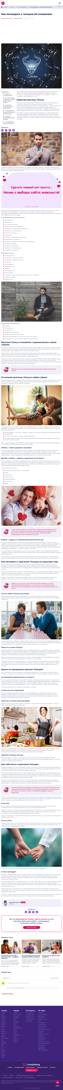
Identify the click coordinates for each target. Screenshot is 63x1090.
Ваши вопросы (30, 1067)
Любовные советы (42, 1067)
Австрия (3, 1024)
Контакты (52, 1067)
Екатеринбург (17, 1034)
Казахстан (3, 1031)
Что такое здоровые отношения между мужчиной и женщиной (31, 956)
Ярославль (16, 1016)
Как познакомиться (22, 7)
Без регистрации (42, 1024)
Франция (3, 1021)
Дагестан (3, 1036)
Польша (3, 1012)
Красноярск (16, 1026)
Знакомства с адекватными (41, 1036)
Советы (12, 7)
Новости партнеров (30, 1077)
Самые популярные (42, 1014)
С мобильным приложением (41, 1047)
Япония (3, 1057)
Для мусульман (41, 1045)
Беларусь (3, 1033)
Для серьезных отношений (41, 1017)
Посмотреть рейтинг (31, 927)
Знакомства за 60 (30, 1019)
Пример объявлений (43, 1050)
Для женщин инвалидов (43, 1041)
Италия (3, 1053)
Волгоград (16, 1021)
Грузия (2, 1014)
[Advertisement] (31, 32)
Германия (3, 1017)
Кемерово (16, 1040)
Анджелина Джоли (17, 902)
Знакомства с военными (41, 1032)
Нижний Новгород (18, 1028)
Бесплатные (41, 1012)
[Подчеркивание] (12, 988)
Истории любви (19, 1067)
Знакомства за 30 (30, 1014)
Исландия (3, 1026)
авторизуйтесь (54, 978)
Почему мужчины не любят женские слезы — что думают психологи (10, 957)
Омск (15, 1024)
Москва (15, 1012)
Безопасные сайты (42, 1019)
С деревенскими (42, 1026)
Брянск (15, 1031)
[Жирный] (8, 988)
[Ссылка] (23, 988)
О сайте (5, 1075)
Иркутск (15, 1041)
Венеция (3, 1052)
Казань (15, 1033)
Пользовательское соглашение (44, 1075)
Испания (3, 1050)
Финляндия (3, 1043)
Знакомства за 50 (30, 1017)
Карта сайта (19, 1077)
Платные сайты (41, 1022)
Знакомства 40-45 (30, 1016)
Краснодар (16, 1017)
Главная (5, 7)
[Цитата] (21, 988)
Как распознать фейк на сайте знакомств (51, 956)
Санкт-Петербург (18, 1014)
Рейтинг (12, 1075)
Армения (3, 1016)
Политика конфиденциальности (24, 1075)
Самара (15, 1023)
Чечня (2, 1046)
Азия (2, 1040)
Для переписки (41, 1027)
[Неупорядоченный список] (19, 988)
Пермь (15, 1036)
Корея (2, 1045)
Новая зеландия (5, 1038)
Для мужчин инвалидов (43, 1043)
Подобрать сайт (31, 1070)
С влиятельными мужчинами (42, 1039)
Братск (15, 1029)
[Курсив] (10, 988)
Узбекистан (3, 1041)
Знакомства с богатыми (43, 1029)
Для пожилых (29, 1021)
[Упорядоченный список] (16, 988)
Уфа (14, 1019)
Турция (3, 1019)
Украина (3, 1034)
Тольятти (16, 1038)
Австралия (3, 1023)
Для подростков (29, 1012)
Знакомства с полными (43, 1034)
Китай (2, 1028)
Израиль (3, 1055)
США (2, 1048)
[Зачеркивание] (14, 988)
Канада (3, 1029)
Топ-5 (39, 1020)
